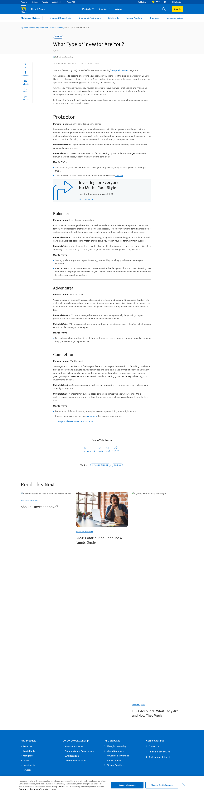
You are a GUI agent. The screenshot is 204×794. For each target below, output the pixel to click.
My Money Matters (30, 18)
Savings (117, 465)
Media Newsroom (115, 751)
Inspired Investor (42, 28)
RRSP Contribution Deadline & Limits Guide (99, 540)
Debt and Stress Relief (61, 18)
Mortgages (28, 755)
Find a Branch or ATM (159, 751)
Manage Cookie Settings (161, 785)
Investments (29, 765)
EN (165, 2)
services (119, 175)
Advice (118, 9)
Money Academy (134, 18)
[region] (102, 785)
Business (35, 2)
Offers (158, 2)
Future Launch (114, 760)
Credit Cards (29, 751)
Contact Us (153, 746)
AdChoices (142, 2)
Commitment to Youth (75, 760)
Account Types (138, 705)
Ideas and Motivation (30, 500)
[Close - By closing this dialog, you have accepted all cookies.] (183, 785)
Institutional (56, 2)
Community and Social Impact (79, 751)
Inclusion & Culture (74, 746)
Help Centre (176, 2)
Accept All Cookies (127, 785)
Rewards (27, 770)
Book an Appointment (159, 757)
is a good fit (92, 416)
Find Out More (86, 199)
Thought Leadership (116, 746)
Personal (24, 2)
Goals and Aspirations (90, 18)
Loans (26, 760)
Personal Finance (100, 465)
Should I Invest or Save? (39, 507)
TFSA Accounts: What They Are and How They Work (155, 713)
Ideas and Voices (175, 18)
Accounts (27, 746)
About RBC (71, 2)
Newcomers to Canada (118, 755)
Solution (103, 9)
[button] (165, 9)
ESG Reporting (72, 756)
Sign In (177, 9)
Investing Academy (57, 28)
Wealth (45, 2)
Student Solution (115, 765)
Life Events (113, 18)
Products (86, 9)
